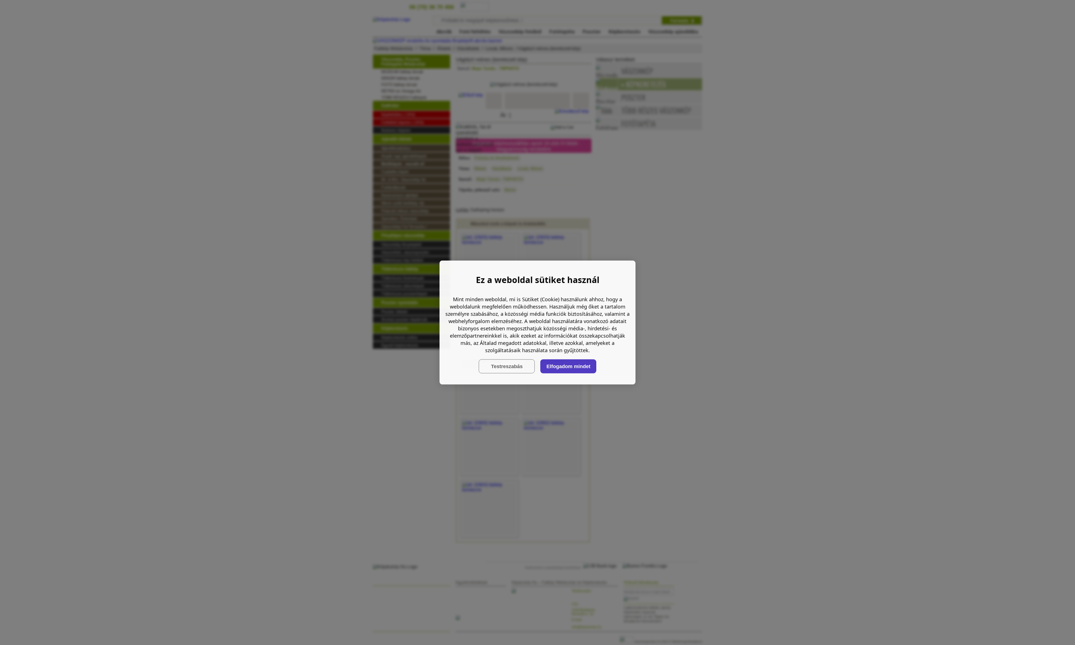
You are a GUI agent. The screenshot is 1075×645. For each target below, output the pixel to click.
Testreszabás (507, 366)
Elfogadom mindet (568, 366)
